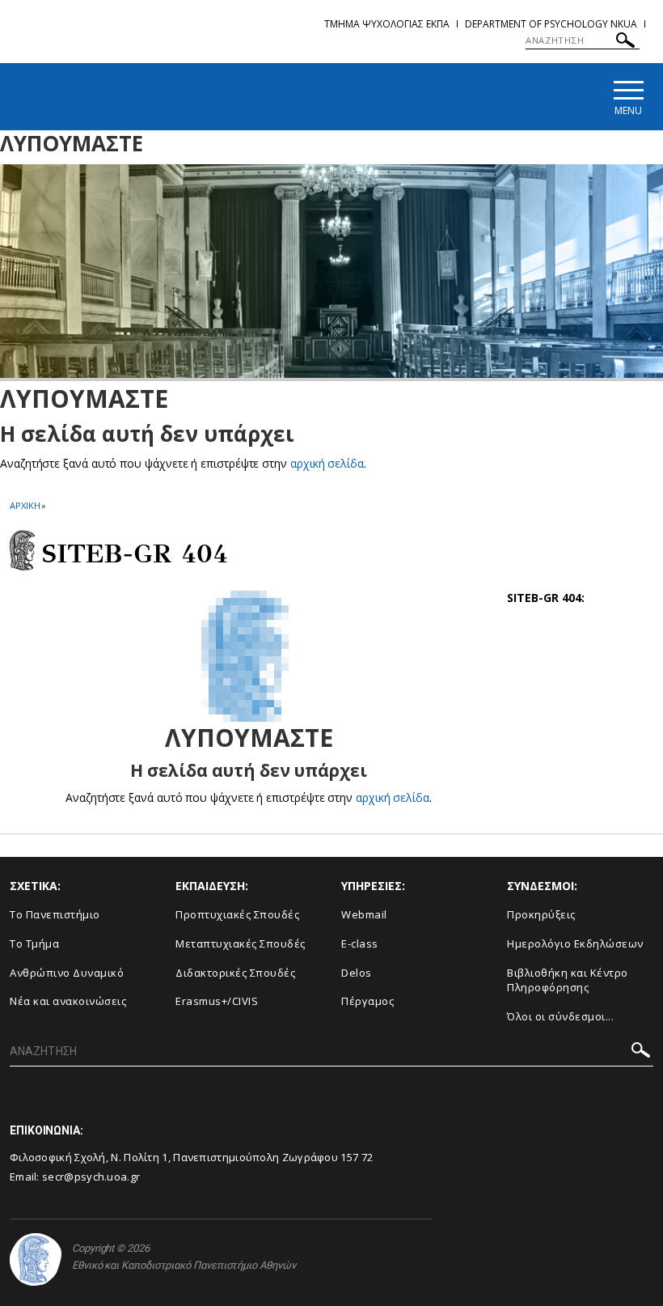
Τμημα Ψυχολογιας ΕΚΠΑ (387, 24)
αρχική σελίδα (327, 463)
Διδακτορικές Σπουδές (235, 972)
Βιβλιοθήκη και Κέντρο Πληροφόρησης (567, 980)
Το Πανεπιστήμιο (55, 914)
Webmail (364, 914)
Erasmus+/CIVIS (216, 1001)
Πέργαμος (367, 1001)
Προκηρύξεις (541, 914)
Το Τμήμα (34, 943)
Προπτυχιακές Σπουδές (237, 914)
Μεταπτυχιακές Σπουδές (240, 943)
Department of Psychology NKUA (551, 24)
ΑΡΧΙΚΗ (25, 505)
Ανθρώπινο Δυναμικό (67, 972)
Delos (356, 972)
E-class (359, 943)
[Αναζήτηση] (625, 42)
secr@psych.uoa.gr (91, 1176)
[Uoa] (35, 1259)
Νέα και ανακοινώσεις (68, 1001)
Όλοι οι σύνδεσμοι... (560, 1016)
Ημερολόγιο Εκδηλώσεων (575, 943)
